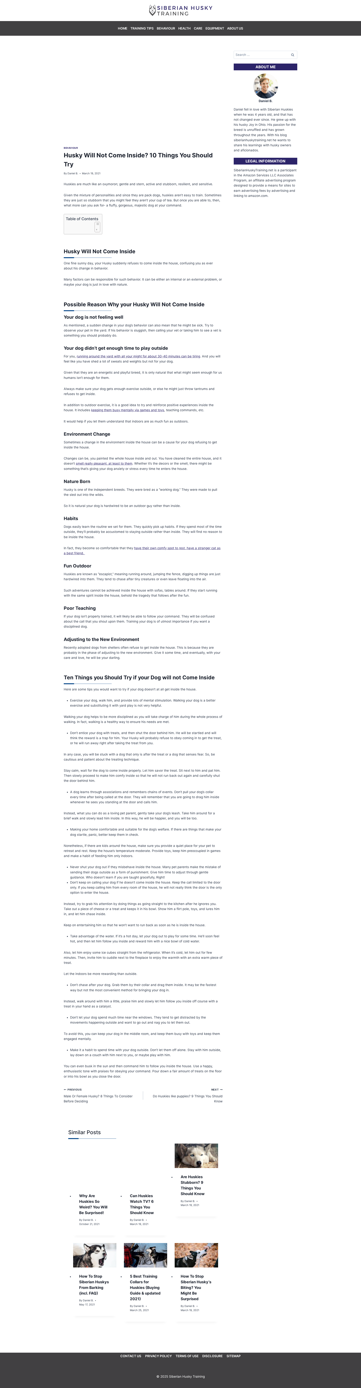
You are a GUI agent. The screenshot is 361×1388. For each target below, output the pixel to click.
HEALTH (184, 28)
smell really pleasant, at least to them (104, 463)
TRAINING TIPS (142, 28)
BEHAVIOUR (166, 28)
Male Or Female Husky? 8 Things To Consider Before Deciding (98, 1095)
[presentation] (94, 1165)
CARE (198, 28)
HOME (122, 28)
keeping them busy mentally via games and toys (127, 410)
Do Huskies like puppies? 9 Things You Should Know (187, 1095)
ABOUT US (235, 28)
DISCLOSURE (212, 1356)
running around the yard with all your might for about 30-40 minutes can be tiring (138, 356)
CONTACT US (130, 1356)
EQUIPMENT (215, 28)
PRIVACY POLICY (158, 1356)
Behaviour (71, 147)
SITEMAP (234, 1356)
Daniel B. (72, 173)
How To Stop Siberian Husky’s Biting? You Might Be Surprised (196, 1287)
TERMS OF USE (187, 1356)
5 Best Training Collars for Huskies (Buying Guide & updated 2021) (145, 1287)
